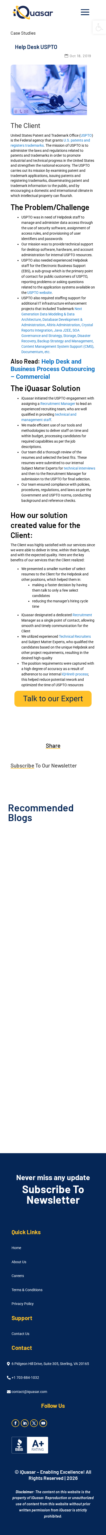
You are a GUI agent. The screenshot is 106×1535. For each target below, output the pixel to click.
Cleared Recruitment (65, 915)
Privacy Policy (23, 1304)
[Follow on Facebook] (15, 1423)
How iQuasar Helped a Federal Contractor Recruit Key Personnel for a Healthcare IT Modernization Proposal (50, 902)
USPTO (86, 135)
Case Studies (23, 33)
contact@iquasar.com (29, 1392)
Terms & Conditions (27, 1290)
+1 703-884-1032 (25, 1377)
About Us (19, 1262)
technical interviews (79, 468)
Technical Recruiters (75, 636)
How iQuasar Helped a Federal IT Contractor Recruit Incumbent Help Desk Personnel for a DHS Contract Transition (49, 1100)
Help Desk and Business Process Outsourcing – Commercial (53, 369)
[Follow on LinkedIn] (25, 1423)
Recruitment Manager (57, 404)
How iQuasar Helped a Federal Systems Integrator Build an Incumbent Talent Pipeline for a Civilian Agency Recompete (49, 1001)
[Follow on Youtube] (43, 1423)
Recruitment (82, 615)
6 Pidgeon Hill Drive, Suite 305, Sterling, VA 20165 (50, 1364)
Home (16, 1248)
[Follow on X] (34, 1423)
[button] (99, 27)
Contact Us (20, 1334)
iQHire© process (75, 674)
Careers (18, 1276)
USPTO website (39, 293)
